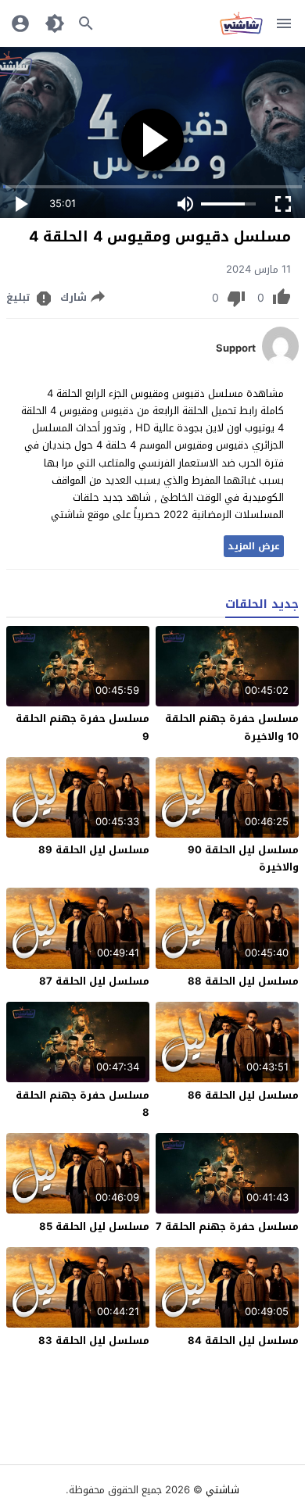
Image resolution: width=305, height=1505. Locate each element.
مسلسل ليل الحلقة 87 (94, 981)
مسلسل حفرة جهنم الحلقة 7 (227, 1226)
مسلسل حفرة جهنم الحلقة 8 (82, 1103)
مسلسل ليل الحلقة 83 (93, 1340)
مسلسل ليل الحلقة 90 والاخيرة (243, 858)
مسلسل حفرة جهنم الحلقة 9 (82, 727)
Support (236, 348)
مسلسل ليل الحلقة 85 (94, 1226)
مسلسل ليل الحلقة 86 (243, 1095)
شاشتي (222, 1490)
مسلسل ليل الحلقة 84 (243, 1340)
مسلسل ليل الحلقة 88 (243, 981)
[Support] (280, 362)
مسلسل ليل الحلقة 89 (93, 850)
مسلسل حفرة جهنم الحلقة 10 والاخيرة (232, 727)
